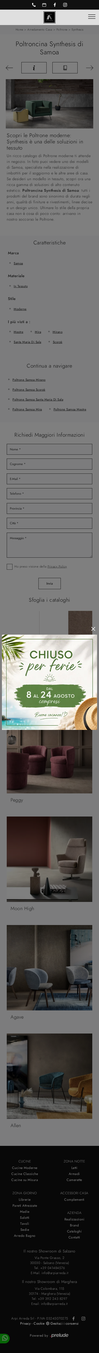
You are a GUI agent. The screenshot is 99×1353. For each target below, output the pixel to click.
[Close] (93, 629)
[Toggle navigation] (91, 16)
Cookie (39, 1323)
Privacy (25, 1323)
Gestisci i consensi (64, 1323)
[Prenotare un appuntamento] (44, 5)
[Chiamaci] (34, 5)
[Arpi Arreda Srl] (49, 17)
